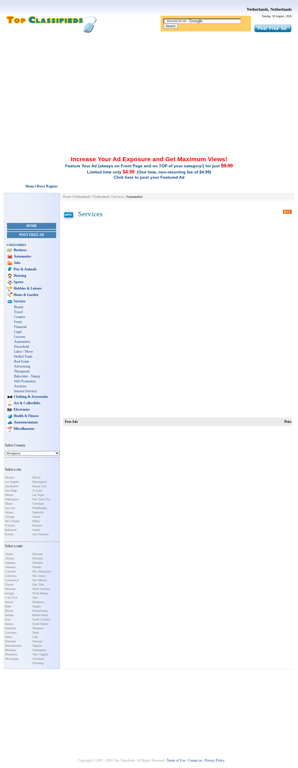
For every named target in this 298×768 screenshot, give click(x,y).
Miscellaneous (23, 429)
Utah (35, 636)
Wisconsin (38, 658)
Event (18, 322)
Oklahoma (38, 602)
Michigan (10, 650)
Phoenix (10, 477)
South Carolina (41, 619)
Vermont (37, 641)
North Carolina (41, 588)
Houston (37, 525)
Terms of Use (176, 760)
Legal (18, 332)
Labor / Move (23, 352)
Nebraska (37, 562)
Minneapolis (39, 481)
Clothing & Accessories (30, 397)
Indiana (9, 615)
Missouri (37, 554)
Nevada (36, 567)
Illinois (9, 610)
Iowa (7, 619)
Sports (18, 282)
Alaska (9, 554)
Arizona (9, 558)
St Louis (37, 490)
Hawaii (9, 602)
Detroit (36, 477)
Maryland (10, 641)
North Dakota (40, 593)
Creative (19, 317)
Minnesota (11, 654)
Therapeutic (22, 371)
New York (38, 584)
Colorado (10, 571)
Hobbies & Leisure (27, 288)
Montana (37, 558)
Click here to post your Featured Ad (149, 177)
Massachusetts (13, 645)
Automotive (22, 256)
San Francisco (40, 534)
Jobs (17, 263)
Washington (12, 499)
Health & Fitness (26, 416)
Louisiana (10, 632)
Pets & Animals (25, 269)
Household (21, 347)
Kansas (9, 623)
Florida (9, 584)
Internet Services (25, 391)
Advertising (22, 366)
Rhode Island (40, 615)
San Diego (11, 490)
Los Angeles (12, 481)
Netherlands (82, 197)
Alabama (10, 562)
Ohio (35, 597)
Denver (9, 494)
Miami (9, 503)
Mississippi (12, 658)
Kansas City (39, 486)
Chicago (10, 516)
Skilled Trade (23, 356)
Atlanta (9, 512)
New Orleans (12, 521)
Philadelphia (39, 508)
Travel (18, 312)
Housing (19, 276)
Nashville (37, 512)
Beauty (19, 307)
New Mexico (39, 580)
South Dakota (40, 623)
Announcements (25, 422)
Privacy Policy (215, 760)
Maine (8, 636)
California (11, 575)
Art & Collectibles (26, 403)
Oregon (36, 606)
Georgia (9, 593)
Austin (36, 516)
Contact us (195, 760)
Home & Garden (25, 295)
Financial (20, 327)
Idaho (8, 606)
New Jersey (38, 575)
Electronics (21, 409)
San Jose (10, 508)
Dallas (36, 521)
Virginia (37, 645)
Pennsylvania (40, 610)
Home (31, 226)
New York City (41, 499)
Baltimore (11, 529)
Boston (9, 534)
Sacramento (11, 486)
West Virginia (40, 654)
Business (20, 250)
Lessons (19, 337)
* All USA (11, 597)
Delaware (10, 588)
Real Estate (21, 361)
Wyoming (38, 663)
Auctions (20, 386)
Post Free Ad (31, 235)
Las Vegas (38, 494)
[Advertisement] (149, 76)
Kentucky (10, 628)
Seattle (36, 529)
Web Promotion (25, 381)
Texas (35, 632)
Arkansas (10, 567)
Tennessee (38, 628)
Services (19, 301)
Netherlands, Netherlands (269, 9)
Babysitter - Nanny (27, 376)
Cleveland (38, 503)
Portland (10, 525)
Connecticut (12, 580)
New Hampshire (41, 571)
